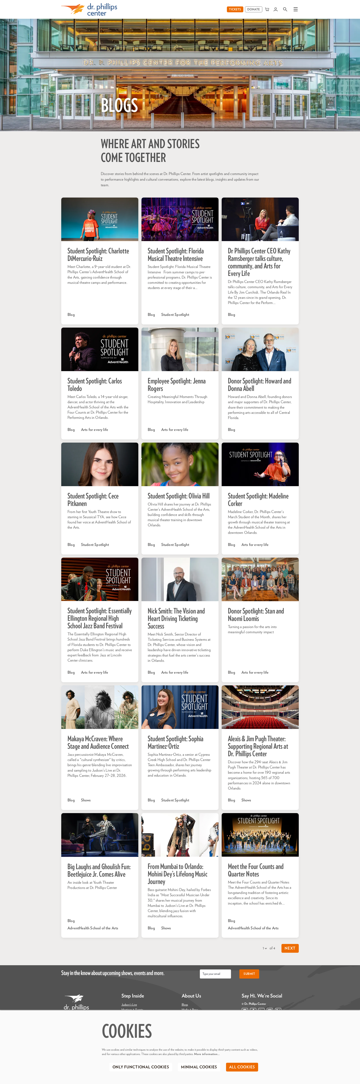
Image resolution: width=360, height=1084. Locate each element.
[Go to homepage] (89, 9)
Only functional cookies (140, 1067)
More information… (207, 1054)
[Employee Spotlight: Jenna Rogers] (180, 349)
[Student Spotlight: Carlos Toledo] (99, 349)
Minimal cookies (199, 1067)
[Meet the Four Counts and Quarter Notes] (260, 835)
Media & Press (190, 1009)
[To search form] (285, 9)
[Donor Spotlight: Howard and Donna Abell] (260, 349)
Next (290, 948)
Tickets (235, 9)
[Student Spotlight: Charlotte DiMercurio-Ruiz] (99, 219)
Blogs (185, 1004)
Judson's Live (129, 1004)
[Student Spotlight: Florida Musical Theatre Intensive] (180, 219)
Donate (253, 9)
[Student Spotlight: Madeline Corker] (260, 464)
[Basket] (267, 9)
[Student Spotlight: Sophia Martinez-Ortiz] (180, 707)
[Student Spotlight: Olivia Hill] (180, 464)
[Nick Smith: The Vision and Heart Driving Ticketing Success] (180, 579)
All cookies (242, 1067)
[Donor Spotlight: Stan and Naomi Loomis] (260, 579)
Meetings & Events (132, 1009)
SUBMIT (249, 974)
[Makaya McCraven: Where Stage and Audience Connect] (99, 707)
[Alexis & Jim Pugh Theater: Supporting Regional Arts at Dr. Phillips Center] (260, 707)
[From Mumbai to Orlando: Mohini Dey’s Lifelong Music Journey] (180, 835)
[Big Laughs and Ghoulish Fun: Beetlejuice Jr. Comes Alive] (99, 835)
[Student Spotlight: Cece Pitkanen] (99, 464)
